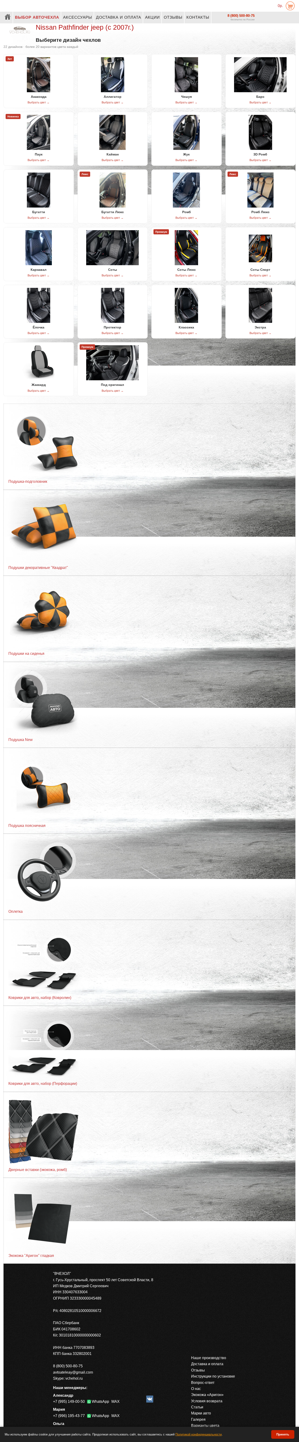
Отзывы (173, 17)
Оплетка (15, 911)
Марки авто (201, 1413)
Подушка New (20, 740)
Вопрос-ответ (202, 1383)
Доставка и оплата (118, 17)
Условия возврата (206, 1401)
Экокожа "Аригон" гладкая (31, 1256)
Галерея (198, 1419)
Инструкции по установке (213, 1376)
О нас (196, 1389)
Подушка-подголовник (27, 481)
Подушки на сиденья (26, 654)
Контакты (197, 17)
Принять (282, 1434)
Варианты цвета (205, 1426)
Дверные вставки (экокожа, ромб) (37, 1170)
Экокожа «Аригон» (207, 1395)
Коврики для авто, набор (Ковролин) (39, 998)
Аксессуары (77, 17)
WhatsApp (100, 1401)
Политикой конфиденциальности (198, 1434)
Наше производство (208, 1358)
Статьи (197, 1407)
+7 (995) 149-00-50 (69, 1401)
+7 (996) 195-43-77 (69, 1416)
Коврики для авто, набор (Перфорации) (42, 1084)
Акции (152, 17)
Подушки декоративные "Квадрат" (38, 568)
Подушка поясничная (27, 826)
